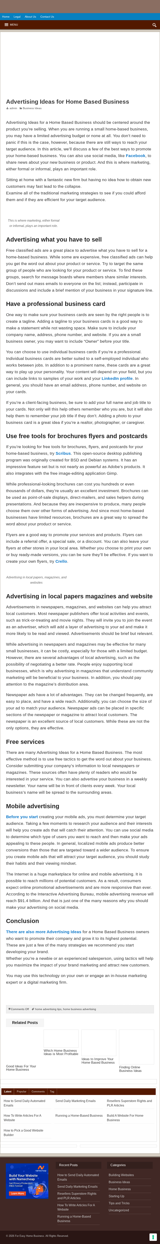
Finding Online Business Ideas (130, 1068)
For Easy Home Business (29, 1235)
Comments (38, 1091)
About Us (30, 16)
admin (13, 108)
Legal (17, 16)
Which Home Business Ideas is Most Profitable (61, 1052)
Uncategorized (119, 1210)
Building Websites (121, 1175)
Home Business (120, 1189)
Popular (21, 1091)
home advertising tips (48, 1009)
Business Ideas (32, 108)
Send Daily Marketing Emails (75, 1101)
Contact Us (47, 16)
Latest (7, 1091)
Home (6, 16)
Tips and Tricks (119, 1203)
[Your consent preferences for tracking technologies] (153, 1237)
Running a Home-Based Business (79, 1115)
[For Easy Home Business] (80, 3)
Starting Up (116, 1196)
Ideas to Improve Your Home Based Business (98, 1060)
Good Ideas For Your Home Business (21, 1067)
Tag (52, 1091)
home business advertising (79, 1009)
